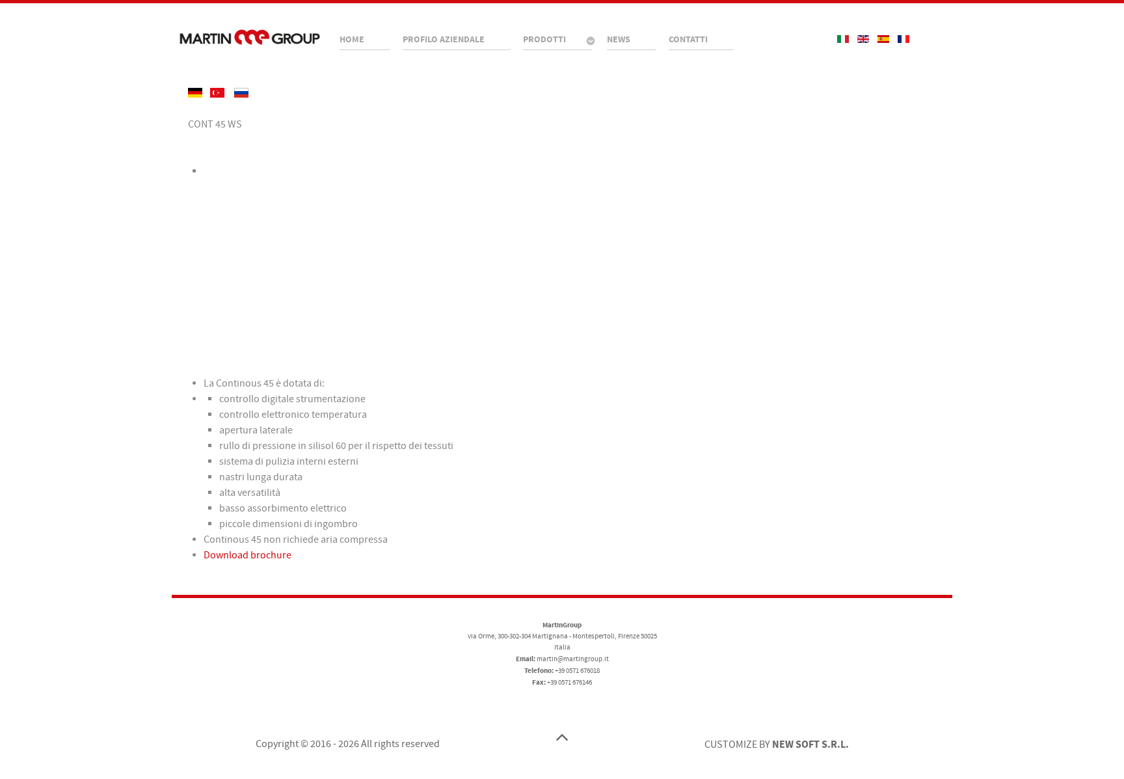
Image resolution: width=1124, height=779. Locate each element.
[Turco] (218, 92)
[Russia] (241, 92)
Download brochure (247, 555)
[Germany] (196, 92)
